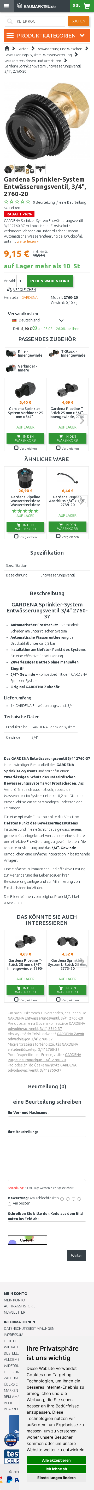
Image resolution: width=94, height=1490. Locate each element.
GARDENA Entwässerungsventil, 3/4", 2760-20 (45, 1018)
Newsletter (14, 1312)
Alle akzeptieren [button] (56, 1460)
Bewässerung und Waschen (59, 49)
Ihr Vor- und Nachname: (28, 1112)
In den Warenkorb (25, 438)
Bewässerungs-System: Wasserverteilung (38, 55)
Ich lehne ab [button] (56, 1469)
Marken (11, 1390)
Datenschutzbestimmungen (29, 1328)
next (81, 420)
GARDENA (29, 297)
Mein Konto (14, 1300)
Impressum (13, 1335)
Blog (8, 1403)
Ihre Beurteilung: (23, 1132)
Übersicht (13, 1384)
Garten (22, 49)
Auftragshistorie (20, 1306)
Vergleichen (24, 290)
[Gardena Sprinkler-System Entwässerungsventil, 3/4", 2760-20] (47, 121)
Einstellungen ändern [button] (56, 1477)
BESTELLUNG (14, 1353)
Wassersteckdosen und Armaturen (32, 61)
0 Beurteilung (44, 202)
